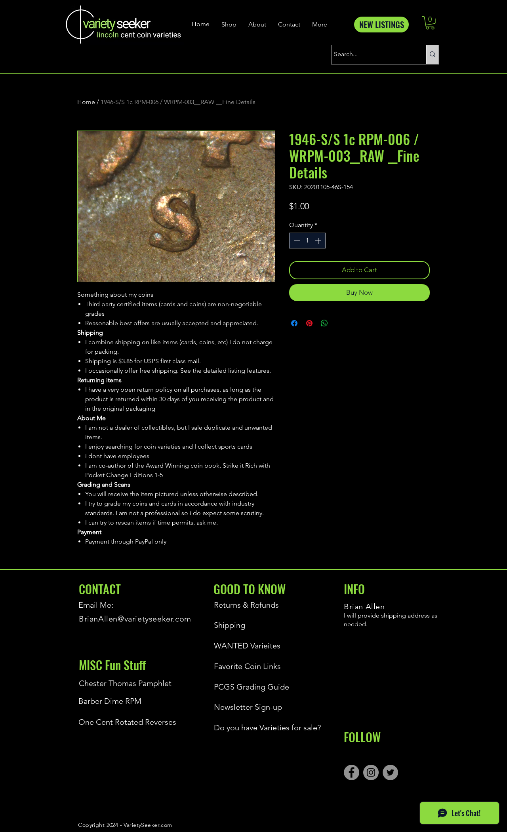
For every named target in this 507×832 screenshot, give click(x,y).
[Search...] (432, 54)
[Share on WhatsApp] (324, 323)
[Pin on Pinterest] (309, 323)
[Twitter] (390, 772)
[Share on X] (339, 323)
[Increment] (318, 240)
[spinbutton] (307, 240)
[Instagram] (371, 772)
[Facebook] (351, 772)
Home (86, 102)
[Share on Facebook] (294, 323)
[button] (430, 23)
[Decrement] (295, 240)
